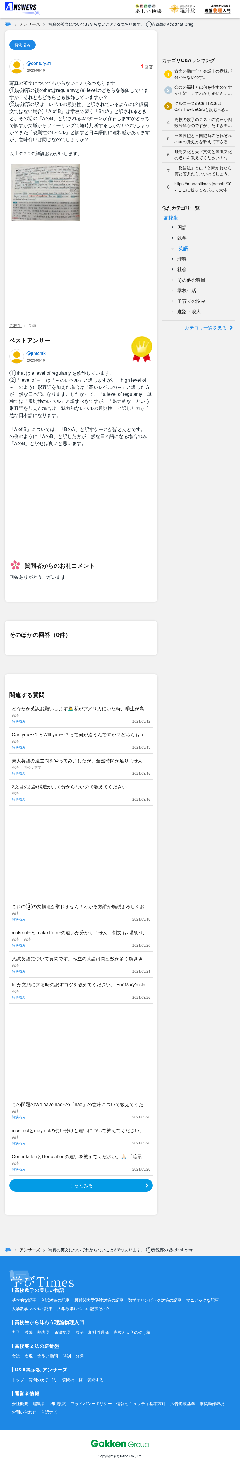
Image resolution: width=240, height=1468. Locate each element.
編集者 (39, 1403)
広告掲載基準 (182, 1403)
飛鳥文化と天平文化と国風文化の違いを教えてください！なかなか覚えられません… (203, 154)
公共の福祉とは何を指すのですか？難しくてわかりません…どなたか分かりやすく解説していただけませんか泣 (203, 90)
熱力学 (43, 1332)
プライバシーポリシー (91, 1403)
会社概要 (20, 1403)
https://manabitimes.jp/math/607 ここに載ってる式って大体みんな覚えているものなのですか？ (203, 187)
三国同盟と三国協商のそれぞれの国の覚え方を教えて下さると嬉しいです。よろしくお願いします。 (203, 138)
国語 (182, 227)
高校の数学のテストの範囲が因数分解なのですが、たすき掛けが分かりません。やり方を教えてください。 (203, 122)
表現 (29, 1356)
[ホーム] (8, 24)
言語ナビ (49, 1412)
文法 (16, 1356)
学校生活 (186, 290)
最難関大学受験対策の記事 (99, 1300)
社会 (182, 269)
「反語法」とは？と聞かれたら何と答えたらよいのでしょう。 (203, 171)
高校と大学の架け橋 (132, 1332)
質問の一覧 (72, 1380)
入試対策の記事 (55, 1300)
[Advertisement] (81, 276)
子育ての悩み (191, 300)
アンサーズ (30, 24)
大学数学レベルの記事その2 (83, 1308)
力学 (16, 1332)
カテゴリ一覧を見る (206, 327)
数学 (182, 237)
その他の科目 (191, 279)
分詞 (80, 1356)
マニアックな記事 (202, 1300)
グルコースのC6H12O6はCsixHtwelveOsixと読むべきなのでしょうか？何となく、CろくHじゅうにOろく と (202, 106)
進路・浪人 (189, 311)
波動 (29, 1332)
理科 (182, 258)
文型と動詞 (47, 1356)
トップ (18, 1380)
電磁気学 (62, 1332)
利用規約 (58, 1403)
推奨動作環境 (212, 1403)
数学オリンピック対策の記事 (154, 1300)
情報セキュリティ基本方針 (141, 1403)
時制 (67, 1356)
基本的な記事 (24, 1300)
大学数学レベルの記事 (32, 1308)
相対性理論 (98, 1332)
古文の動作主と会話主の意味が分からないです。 (203, 74)
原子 (80, 1332)
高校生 (15, 325)
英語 (32, 325)
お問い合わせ (24, 1412)
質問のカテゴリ (43, 1380)
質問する (95, 1380)
